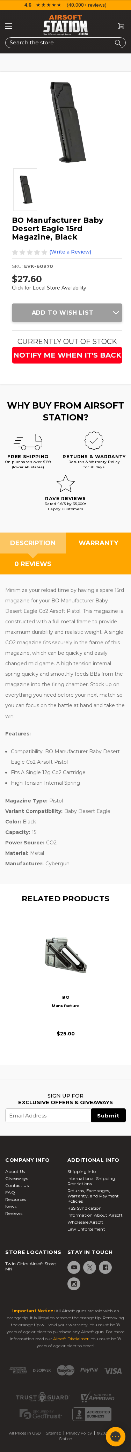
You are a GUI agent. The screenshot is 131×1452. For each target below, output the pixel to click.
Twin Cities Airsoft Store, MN (31, 1266)
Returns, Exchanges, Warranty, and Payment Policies (93, 1196)
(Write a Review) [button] (70, 252)
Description (33, 543)
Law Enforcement (86, 1229)
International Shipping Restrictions (91, 1181)
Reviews (13, 1213)
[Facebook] (105, 1267)
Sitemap (53, 1433)
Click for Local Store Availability (49, 288)
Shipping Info (81, 1171)
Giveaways (16, 1178)
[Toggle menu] (9, 26)
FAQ (10, 1192)
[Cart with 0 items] (118, 26)
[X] (89, 1267)
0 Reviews (32, 564)
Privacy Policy (79, 1433)
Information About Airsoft (95, 1215)
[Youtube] (73, 1267)
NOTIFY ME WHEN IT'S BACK (67, 355)
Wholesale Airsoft (85, 1222)
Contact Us (17, 1185)
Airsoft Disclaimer (71, 1338)
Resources (15, 1199)
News (10, 1206)
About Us (15, 1171)
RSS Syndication (84, 1208)
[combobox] (65, 42)
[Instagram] (73, 1284)
